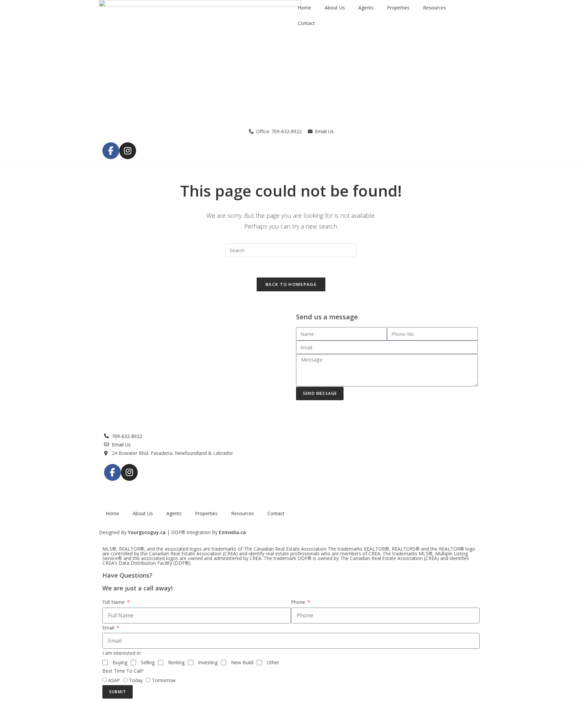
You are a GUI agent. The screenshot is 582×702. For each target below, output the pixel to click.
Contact (306, 23)
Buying (119, 662)
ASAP (114, 680)
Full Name (114, 602)
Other (273, 662)
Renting (176, 662)
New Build (242, 662)
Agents (366, 7)
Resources (434, 7)
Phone (298, 602)
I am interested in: (121, 653)
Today (136, 680)
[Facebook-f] (110, 150)
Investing (208, 662)
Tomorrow (163, 680)
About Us (335, 7)
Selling (148, 662)
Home (304, 7)
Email (109, 627)
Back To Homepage (291, 284)
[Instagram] (127, 150)
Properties (398, 7)
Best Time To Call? (122, 671)
